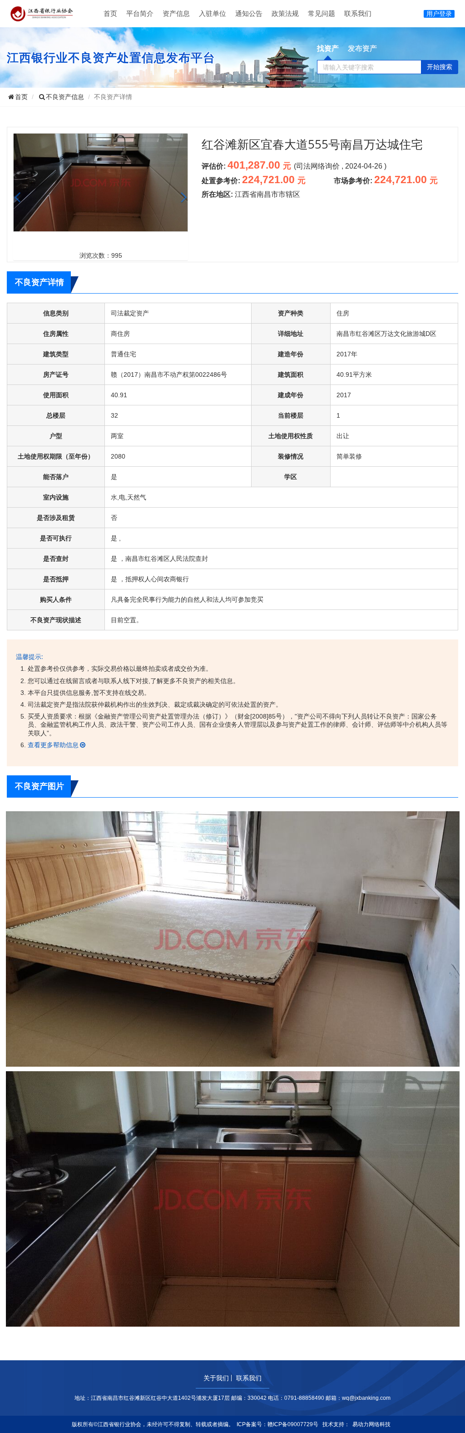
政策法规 (285, 13)
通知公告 (248, 13)
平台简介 (139, 13)
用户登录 (439, 13)
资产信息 (176, 13)
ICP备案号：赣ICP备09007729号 (277, 1424)
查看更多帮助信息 (53, 745)
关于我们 (216, 1378)
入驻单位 (212, 13)
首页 (110, 13)
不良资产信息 (65, 96)
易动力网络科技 (371, 1424)
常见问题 (321, 13)
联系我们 (357, 13)
